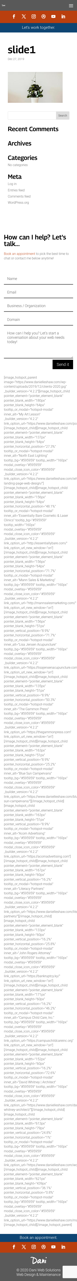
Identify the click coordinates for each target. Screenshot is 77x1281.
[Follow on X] (24, 16)
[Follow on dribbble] (43, 16)
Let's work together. (38, 27)
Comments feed (19, 196)
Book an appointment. (38, 1237)
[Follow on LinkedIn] (63, 16)
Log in (12, 184)
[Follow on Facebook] (14, 16)
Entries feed (16, 190)
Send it (63, 364)
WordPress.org (18, 203)
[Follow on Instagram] (34, 16)
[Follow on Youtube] (53, 16)
